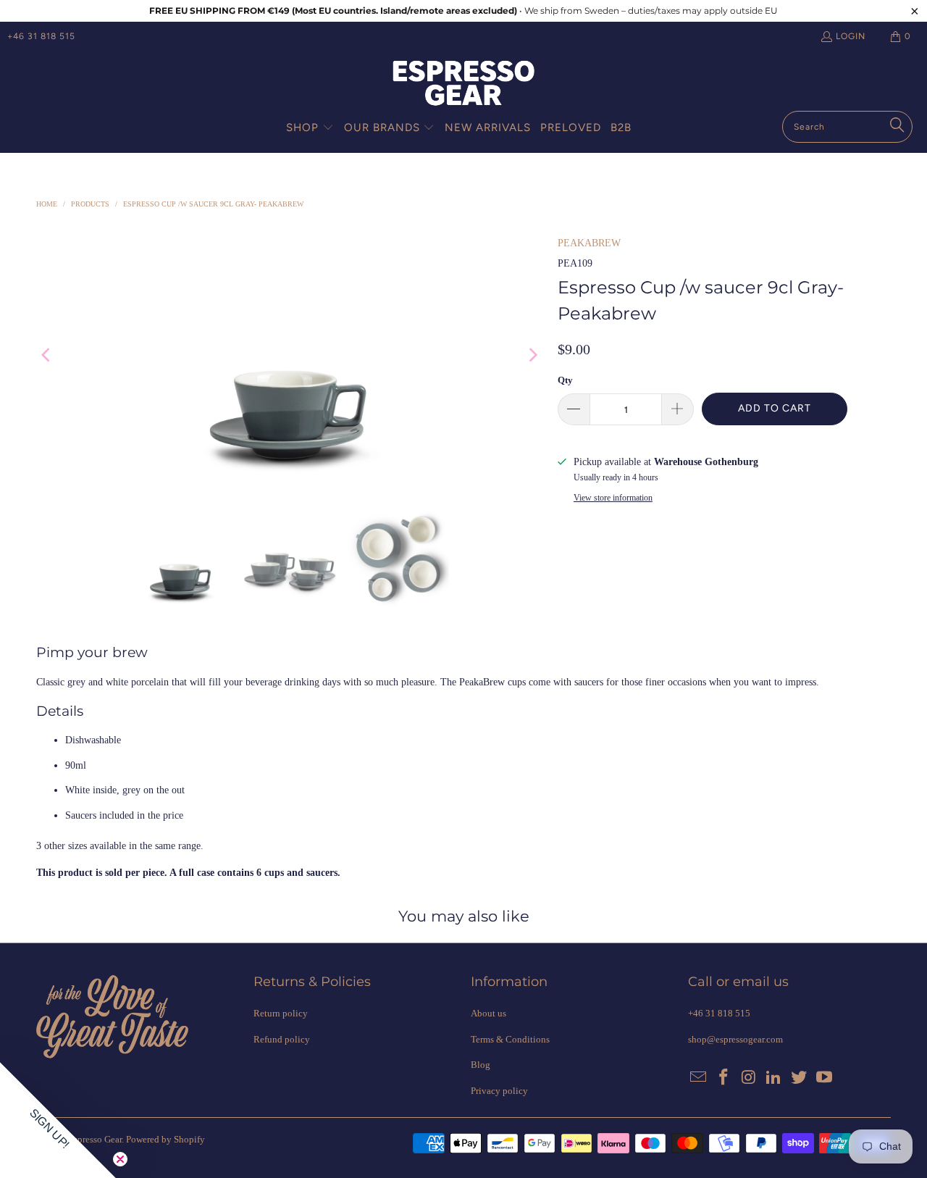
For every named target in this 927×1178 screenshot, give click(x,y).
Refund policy (281, 1039)
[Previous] (47, 355)
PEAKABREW (589, 243)
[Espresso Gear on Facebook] (724, 1078)
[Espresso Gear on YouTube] (824, 1078)
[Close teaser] (120, 1159)
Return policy (280, 1013)
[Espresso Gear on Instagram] (749, 1078)
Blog (480, 1064)
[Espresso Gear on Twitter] (799, 1078)
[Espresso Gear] (463, 84)
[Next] (532, 355)
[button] (310, 128)
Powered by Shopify (165, 1139)
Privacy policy (499, 1090)
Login (850, 36)
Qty (565, 380)
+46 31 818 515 (41, 36)
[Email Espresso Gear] (699, 1078)
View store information (613, 498)
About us (488, 1013)
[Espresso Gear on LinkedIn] (774, 1078)
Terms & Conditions (510, 1039)
